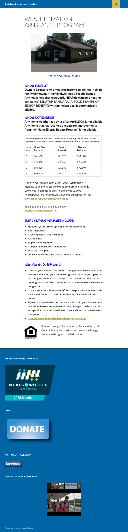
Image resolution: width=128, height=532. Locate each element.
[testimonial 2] (71, 486)
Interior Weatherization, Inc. (40, 210)
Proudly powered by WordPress (19, 528)
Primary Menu (124, 4)
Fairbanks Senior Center (21, 4)
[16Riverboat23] (57, 486)
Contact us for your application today (46, 198)
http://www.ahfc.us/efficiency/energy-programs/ (57, 318)
